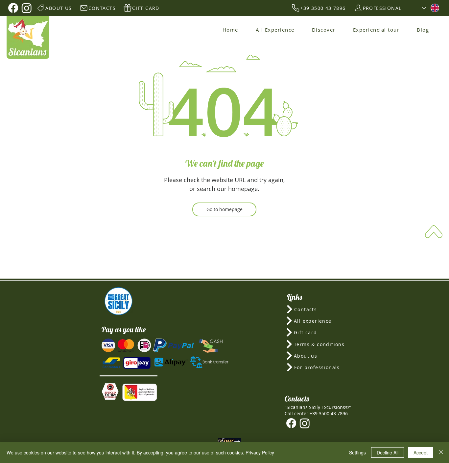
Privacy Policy (260, 452)
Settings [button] (357, 452)
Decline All (387, 452)
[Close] (441, 452)
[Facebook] (13, 7)
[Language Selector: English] (430, 7)
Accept (421, 452)
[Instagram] (26, 7)
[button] (110, 391)
